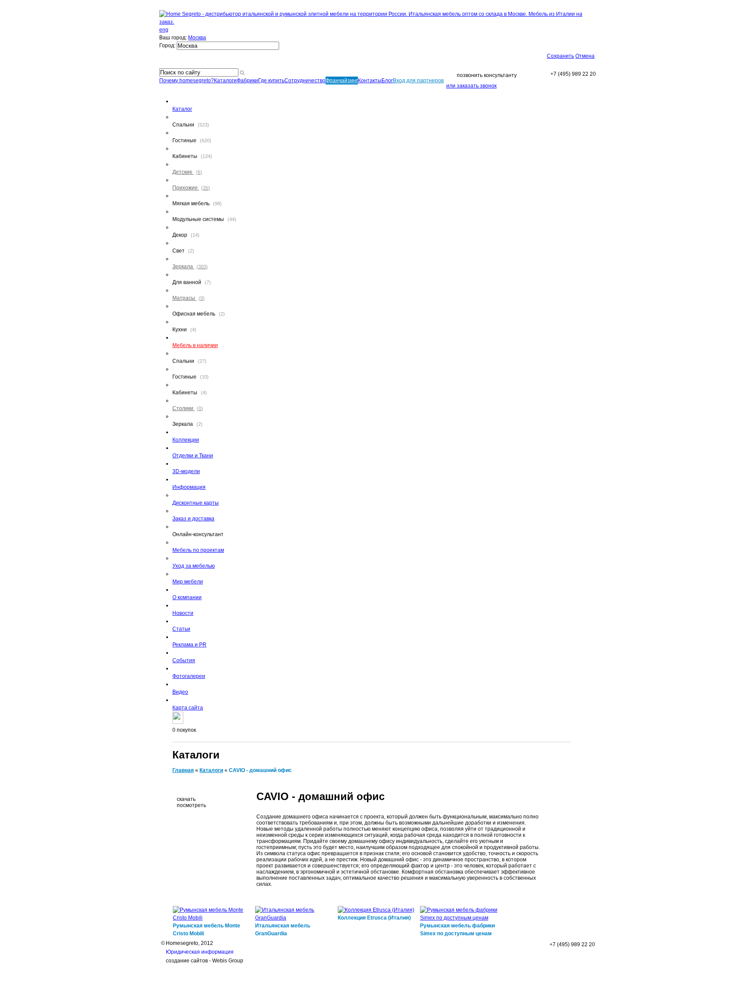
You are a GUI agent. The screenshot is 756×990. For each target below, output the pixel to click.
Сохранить (560, 56)
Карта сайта (187, 708)
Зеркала (190, 266)
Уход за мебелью (193, 566)
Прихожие (191, 188)
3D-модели (186, 471)
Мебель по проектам (198, 550)
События (183, 660)
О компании (187, 597)
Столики (187, 408)
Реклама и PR (189, 645)
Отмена (585, 56)
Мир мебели (187, 582)
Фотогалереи (188, 676)
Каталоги (225, 80)
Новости (182, 613)
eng (163, 30)
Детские (187, 172)
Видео (180, 692)
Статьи (181, 629)
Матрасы (188, 298)
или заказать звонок (471, 86)
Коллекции (185, 440)
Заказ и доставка (193, 519)
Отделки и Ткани (192, 456)
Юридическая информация (200, 952)
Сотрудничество (305, 80)
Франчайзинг (342, 80)
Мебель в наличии (195, 345)
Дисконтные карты (195, 503)
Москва (197, 38)
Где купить (271, 80)
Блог (387, 80)
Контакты (370, 80)
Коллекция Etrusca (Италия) (374, 918)
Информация (189, 487)
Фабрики (247, 80)
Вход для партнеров (418, 80)
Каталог (182, 109)
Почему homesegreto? (186, 80)
